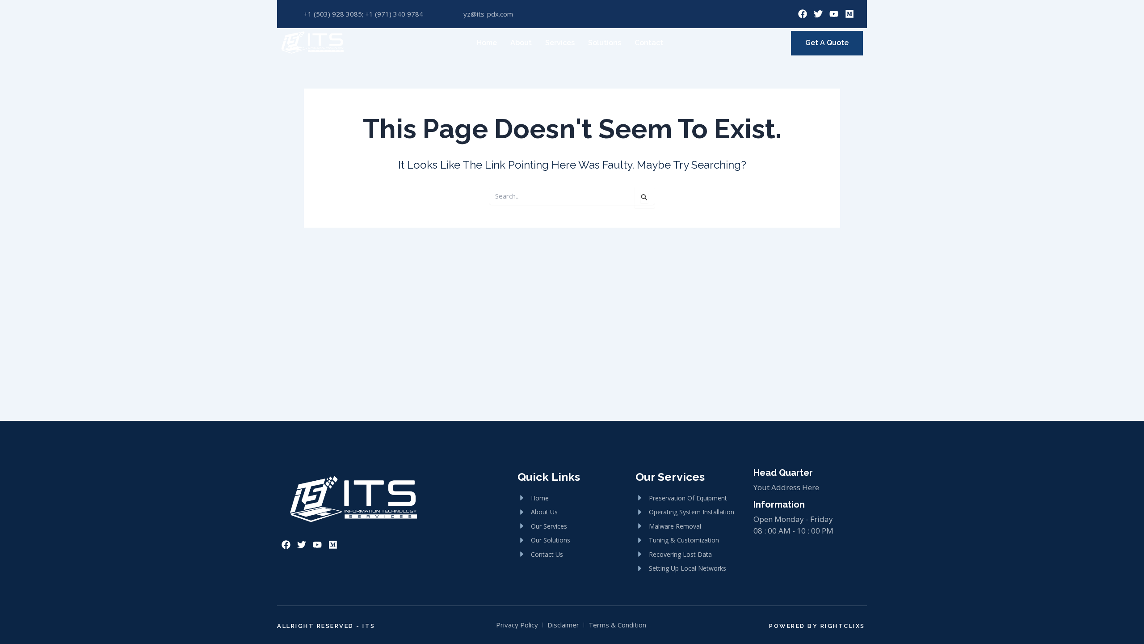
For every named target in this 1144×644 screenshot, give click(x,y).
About (521, 42)
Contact (649, 42)
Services (560, 42)
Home (487, 42)
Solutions (604, 42)
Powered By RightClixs (817, 626)
